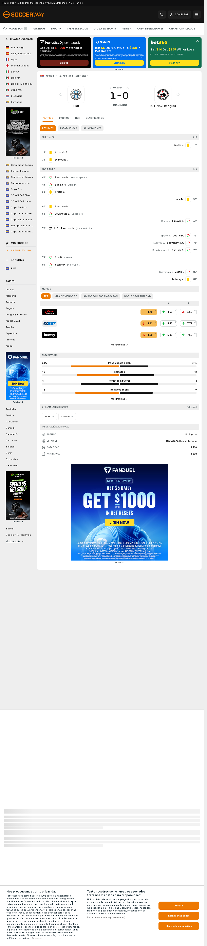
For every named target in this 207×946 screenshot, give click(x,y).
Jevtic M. (178, 235)
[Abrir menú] (197, 14)
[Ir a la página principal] (31, 14)
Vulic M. (72, 184)
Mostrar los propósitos (179, 926)
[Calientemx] (49, 312)
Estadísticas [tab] (68, 128)
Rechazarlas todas (178, 915)
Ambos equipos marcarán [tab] (100, 296)
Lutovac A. (159, 243)
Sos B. (58, 257)
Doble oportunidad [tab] (137, 296)
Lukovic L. (178, 221)
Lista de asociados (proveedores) (106, 917)
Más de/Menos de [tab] (66, 296)
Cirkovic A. (70, 257)
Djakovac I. (73, 264)
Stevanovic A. (175, 243)
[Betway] (49, 335)
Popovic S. (165, 235)
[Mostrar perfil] (76, 94)
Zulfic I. (179, 272)
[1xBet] (49, 323)
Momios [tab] (64, 118)
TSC (76, 106)
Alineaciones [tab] (92, 128)
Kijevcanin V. (166, 272)
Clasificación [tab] (95, 118)
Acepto (178, 905)
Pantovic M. (62, 177)
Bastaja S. (178, 250)
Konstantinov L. (161, 250)
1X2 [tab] (46, 296)
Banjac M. (60, 184)
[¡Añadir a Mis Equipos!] (61, 94)
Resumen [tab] (48, 128)
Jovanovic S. (62, 213)
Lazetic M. (77, 213)
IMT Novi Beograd (163, 106)
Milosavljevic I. (79, 177)
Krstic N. (166, 221)
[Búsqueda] (162, 14)
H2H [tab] (77, 118)
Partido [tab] (47, 118)
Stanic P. (60, 264)
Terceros (36, 938)
